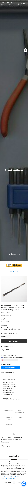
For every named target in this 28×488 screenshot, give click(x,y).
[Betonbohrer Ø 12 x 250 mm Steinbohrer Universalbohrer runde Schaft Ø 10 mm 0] (14, 289)
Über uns (9, 2)
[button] (6, 349)
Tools (8, 312)
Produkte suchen (8, 410)
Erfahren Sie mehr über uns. (8, 478)
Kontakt (8, 5)
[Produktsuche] (25, 50)
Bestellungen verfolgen (8, 418)
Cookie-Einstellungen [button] (14, 486)
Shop (2, 312)
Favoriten (19, 417)
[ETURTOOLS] (14, 265)
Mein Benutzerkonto (19, 411)
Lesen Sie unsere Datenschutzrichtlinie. (11, 476)
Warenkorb (8, 424)
